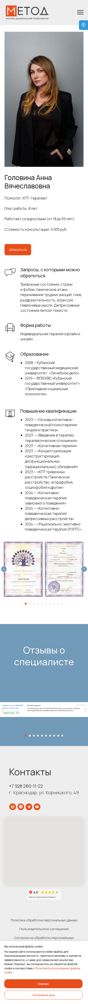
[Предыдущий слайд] (4, 569)
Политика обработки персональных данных (44, 920)
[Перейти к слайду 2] (30, 604)
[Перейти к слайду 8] (54, 604)
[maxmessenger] (12, 806)
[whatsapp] (20, 806)
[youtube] (37, 806)
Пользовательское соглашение (44, 929)
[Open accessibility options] (83, 25)
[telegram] (28, 806)
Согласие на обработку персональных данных (44, 940)
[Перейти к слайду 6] (46, 604)
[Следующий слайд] (84, 569)
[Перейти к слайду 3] (34, 604)
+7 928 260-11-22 (26, 786)
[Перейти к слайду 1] (26, 604)
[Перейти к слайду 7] (50, 604)
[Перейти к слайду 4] (38, 604)
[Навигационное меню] (80, 12)
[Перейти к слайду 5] (42, 604)
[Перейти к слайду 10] (62, 604)
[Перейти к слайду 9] (58, 604)
